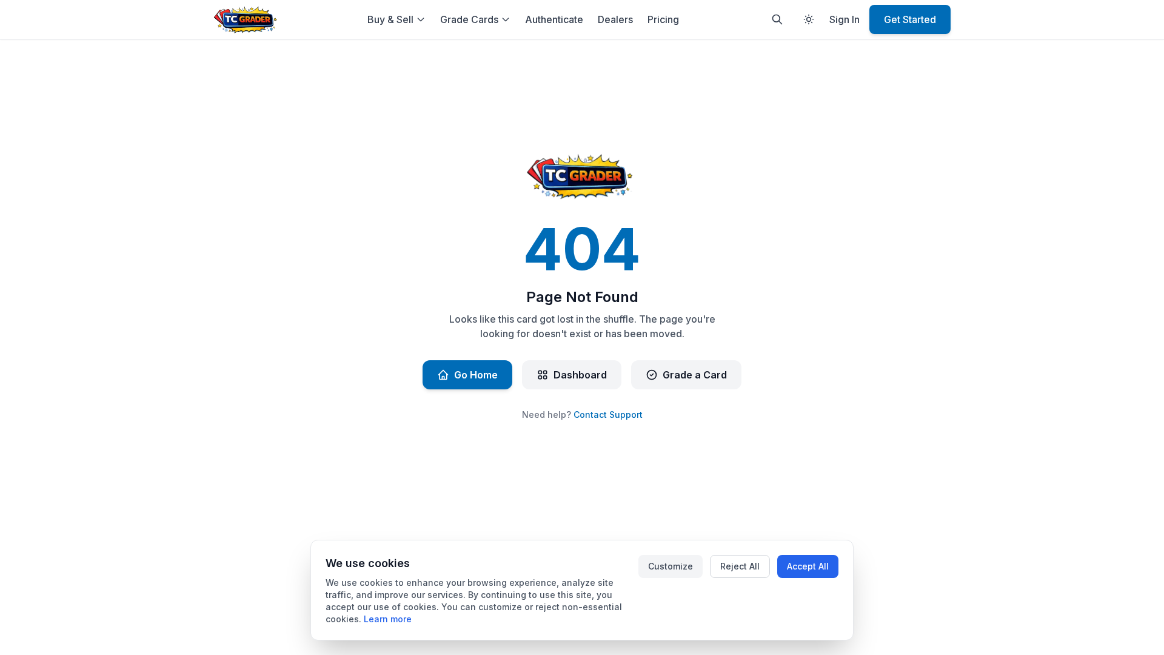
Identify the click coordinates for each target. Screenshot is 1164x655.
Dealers (615, 19)
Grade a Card (695, 375)
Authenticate (554, 19)
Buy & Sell (390, 19)
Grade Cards (469, 19)
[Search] (777, 19)
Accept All (808, 566)
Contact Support (608, 414)
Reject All (740, 566)
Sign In (844, 19)
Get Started (910, 19)
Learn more (388, 619)
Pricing (663, 19)
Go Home (476, 375)
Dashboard (580, 375)
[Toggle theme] (809, 19)
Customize (670, 566)
